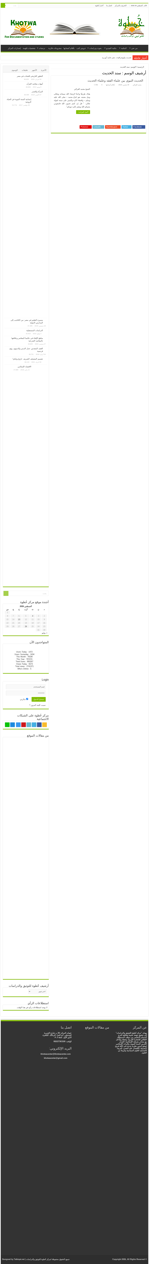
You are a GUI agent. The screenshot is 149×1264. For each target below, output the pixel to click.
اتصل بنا (109, 6)
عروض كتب (81, 48)
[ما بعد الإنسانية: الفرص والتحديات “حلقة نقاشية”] (11, 744)
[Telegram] (23, 5)
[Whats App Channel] (20, 5)
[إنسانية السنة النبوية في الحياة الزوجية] (40, 207)
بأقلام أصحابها (69, 48)
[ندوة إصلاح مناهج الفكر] (11, 753)
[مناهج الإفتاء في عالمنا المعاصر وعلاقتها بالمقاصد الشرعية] (45, 338)
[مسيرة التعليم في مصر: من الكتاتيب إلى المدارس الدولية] (45, 320)
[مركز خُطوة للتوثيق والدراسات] (132, 25)
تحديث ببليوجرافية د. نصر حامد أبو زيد (116, 57)
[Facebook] (37, 5)
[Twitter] (35, 5)
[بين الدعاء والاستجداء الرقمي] (40, 763)
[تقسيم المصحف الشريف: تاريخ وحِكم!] (45, 359)
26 (26, 626)
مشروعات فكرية (55, 48)
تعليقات (25, 70)
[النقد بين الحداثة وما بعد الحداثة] (40, 744)
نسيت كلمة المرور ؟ (37, 705)
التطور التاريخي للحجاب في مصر (30, 76)
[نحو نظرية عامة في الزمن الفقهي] (26, 763)
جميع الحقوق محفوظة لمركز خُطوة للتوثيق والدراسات (48, 1259)
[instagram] (26, 5)
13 (19, 619)
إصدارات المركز (14, 48)
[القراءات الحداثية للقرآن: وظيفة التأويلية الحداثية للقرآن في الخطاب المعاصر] (40, 753)
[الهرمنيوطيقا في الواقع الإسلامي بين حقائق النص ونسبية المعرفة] (102, 1141)
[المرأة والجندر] (45, 91)
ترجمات (42, 48)
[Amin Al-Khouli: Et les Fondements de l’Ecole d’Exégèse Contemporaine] (87, 1036)
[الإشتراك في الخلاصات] (52, 73)
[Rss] (40, 5)
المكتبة (124, 48)
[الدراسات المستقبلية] (45, 330)
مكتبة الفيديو (111, 48)
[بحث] (3, 5)
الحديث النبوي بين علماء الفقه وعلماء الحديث (115, 80)
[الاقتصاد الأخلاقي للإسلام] (26, 744)
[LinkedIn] (32, 5)
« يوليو (44, 633)
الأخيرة (43, 70)
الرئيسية (143, 48)
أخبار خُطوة (99, 6)
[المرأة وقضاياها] (87, 1033)
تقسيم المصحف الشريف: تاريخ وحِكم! (28, 359)
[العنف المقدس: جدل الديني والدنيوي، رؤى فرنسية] (45, 348)
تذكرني (23, 699)
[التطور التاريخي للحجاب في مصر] (45, 76)
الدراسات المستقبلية (34, 330)
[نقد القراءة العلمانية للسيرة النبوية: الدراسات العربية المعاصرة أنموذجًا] (82, 1033)
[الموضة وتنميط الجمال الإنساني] (91, 1036)
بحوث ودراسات (95, 48)
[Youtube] (29, 5)
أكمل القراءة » (83, 112)
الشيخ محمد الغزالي (82, 89)
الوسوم (15, 70)
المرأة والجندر (37, 91)
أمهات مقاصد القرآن (34, 84)
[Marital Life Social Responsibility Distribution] (26, 753)
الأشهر (34, 70)
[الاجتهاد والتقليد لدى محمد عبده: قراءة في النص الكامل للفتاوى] (11, 868)
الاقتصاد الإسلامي (24, 366)
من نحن (134, 48)
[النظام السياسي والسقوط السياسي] (91, 1033)
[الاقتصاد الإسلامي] (40, 474)
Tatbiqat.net (19, 1259)
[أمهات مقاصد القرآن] (45, 84)
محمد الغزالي (137, 85)
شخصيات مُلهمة (29, 48)
